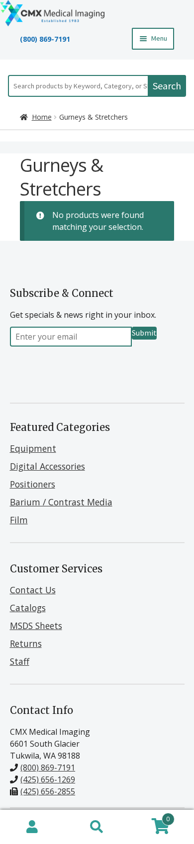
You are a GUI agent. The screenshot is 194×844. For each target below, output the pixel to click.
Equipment (33, 448)
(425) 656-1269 (47, 779)
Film (19, 520)
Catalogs (28, 608)
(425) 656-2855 (47, 791)
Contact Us (33, 590)
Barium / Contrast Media (61, 502)
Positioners (32, 484)
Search (167, 85)
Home (42, 117)
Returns (26, 643)
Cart (149, 817)
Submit (144, 333)
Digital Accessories (47, 466)
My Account (32, 827)
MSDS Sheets (36, 626)
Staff (19, 661)
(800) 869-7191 (45, 39)
